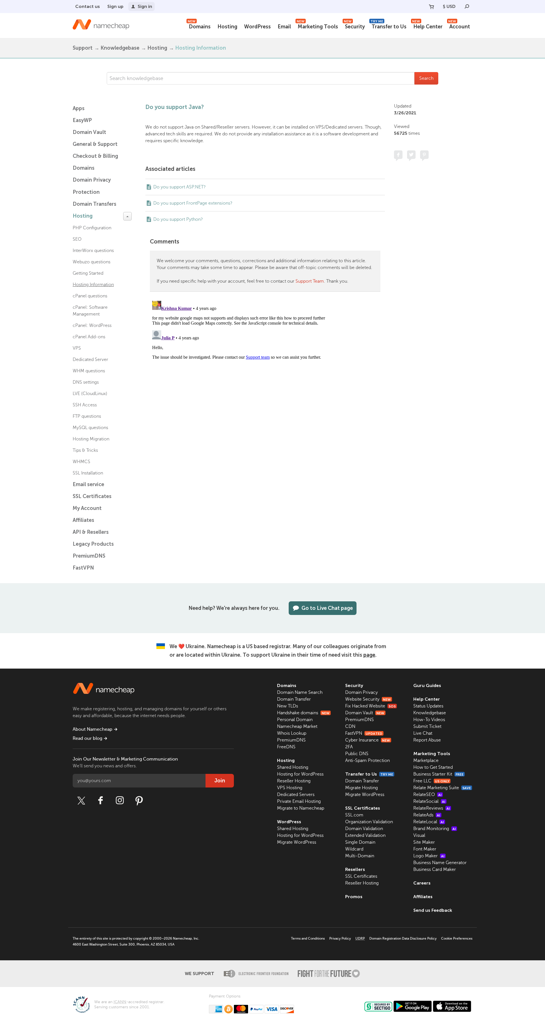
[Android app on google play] (412, 1006)
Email (284, 27)
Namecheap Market (297, 726)
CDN (350, 726)
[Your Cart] (431, 6)
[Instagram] (119, 800)
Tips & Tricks (85, 450)
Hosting (227, 27)
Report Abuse (427, 740)
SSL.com (354, 815)
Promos (353, 896)
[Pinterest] (139, 800)
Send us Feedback (432, 910)
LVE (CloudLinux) (90, 393)
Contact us (87, 6)
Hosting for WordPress (300, 774)
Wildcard (354, 849)
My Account (87, 508)
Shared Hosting (292, 767)
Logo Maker (429, 855)
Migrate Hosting (361, 787)
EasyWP (82, 120)
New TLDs (287, 706)
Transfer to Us (388, 26)
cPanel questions (90, 296)
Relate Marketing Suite (442, 787)
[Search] (467, 6)
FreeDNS (286, 746)
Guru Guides (427, 685)
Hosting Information (200, 48)
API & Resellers (91, 532)
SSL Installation (88, 473)
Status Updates (428, 706)
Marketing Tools (317, 26)
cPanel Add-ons (89, 336)
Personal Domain (295, 719)
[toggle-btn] (127, 216)
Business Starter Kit (438, 774)
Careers (422, 883)
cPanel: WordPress (92, 325)
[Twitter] (81, 800)
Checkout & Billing (95, 156)
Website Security (368, 699)
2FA (349, 746)
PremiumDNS (89, 556)
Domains (199, 26)
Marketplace (426, 760)
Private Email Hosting (299, 801)
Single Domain (360, 842)
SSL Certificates (92, 496)
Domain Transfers (94, 204)
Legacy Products (93, 544)
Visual (419, 835)
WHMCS (81, 461)
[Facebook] (100, 800)
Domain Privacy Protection (92, 186)
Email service (88, 484)
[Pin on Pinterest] (424, 154)
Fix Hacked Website (370, 706)
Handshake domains (303, 712)
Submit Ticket (427, 726)
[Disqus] (265, 369)
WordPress (257, 27)
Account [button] (459, 26)
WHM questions (89, 370)
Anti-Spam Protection (367, 760)
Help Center (427, 26)
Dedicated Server (90, 359)
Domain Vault (89, 132)
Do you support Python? (178, 219)
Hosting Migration (91, 439)
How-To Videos (429, 719)
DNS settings (86, 382)
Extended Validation (365, 835)
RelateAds (426, 815)
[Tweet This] (411, 154)
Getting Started (88, 273)
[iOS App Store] (452, 1006)
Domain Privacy (361, 692)
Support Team (309, 281)
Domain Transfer (294, 699)
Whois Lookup (291, 733)
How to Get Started (433, 767)
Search (426, 78)
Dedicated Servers (296, 794)
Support (83, 48)
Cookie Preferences (456, 938)
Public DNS (356, 753)
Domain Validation (364, 828)
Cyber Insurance (367, 740)
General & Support (95, 144)
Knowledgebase (119, 48)
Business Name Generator (440, 862)
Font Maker (424, 849)
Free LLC (431, 781)
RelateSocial (429, 801)
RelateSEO (427, 794)
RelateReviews (431, 808)
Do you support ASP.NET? (179, 187)
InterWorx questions (93, 250)
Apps (79, 108)
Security (354, 26)
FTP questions (87, 416)
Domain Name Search (299, 692)
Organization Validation (369, 821)
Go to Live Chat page (327, 608)
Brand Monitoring (434, 828)
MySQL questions (90, 427)
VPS (77, 348)
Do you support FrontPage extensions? (192, 203)
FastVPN (83, 568)
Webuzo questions (91, 261)
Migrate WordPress (296, 842)
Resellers (355, 869)
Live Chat (422, 733)
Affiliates (83, 520)
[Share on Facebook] (398, 154)
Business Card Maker (434, 869)
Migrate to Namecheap (300, 808)
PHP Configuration (92, 227)
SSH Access (85, 405)
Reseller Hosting (294, 781)
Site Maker (424, 842)
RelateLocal (428, 821)
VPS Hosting (289, 787)
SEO (77, 239)
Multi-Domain (359, 855)
